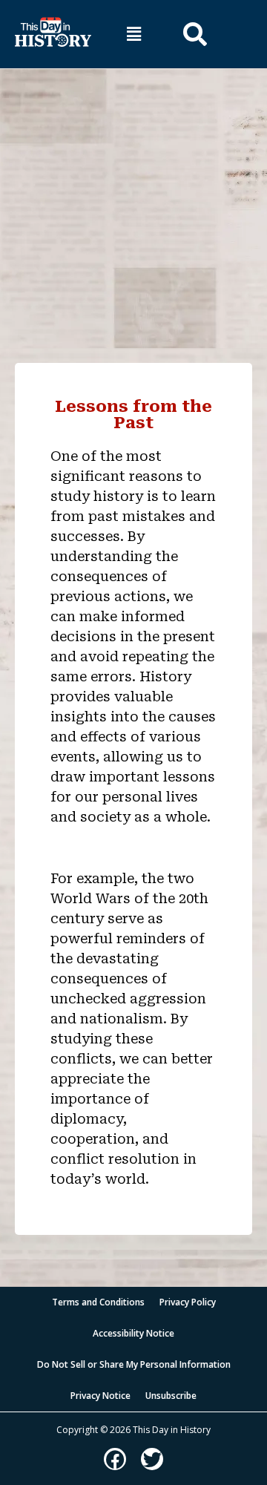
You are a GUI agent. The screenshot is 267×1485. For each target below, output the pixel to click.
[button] (133, 33)
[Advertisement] (133, 208)
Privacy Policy (187, 1302)
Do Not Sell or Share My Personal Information (134, 1364)
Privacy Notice (100, 1395)
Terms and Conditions (98, 1302)
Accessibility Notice (133, 1333)
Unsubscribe (171, 1395)
